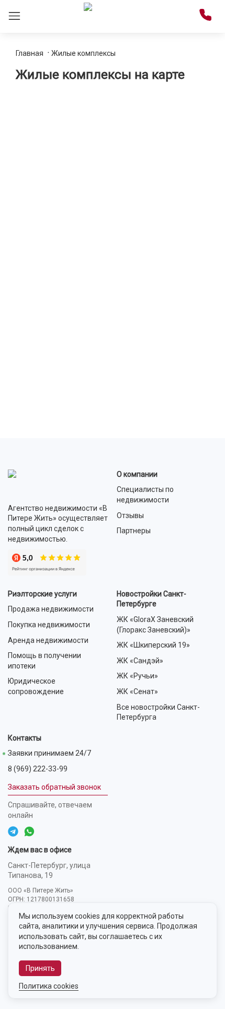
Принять (40, 968)
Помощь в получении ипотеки (44, 660)
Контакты (24, 738)
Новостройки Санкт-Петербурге (151, 599)
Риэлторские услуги (42, 594)
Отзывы (130, 515)
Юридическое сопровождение (36, 686)
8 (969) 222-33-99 (38, 769)
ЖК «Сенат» (137, 691)
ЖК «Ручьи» (137, 676)
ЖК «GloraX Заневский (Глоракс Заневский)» (155, 624)
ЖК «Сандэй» (140, 660)
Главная (29, 53)
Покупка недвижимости (49, 624)
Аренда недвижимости (48, 640)
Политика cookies (48, 986)
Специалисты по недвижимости (145, 494)
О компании (137, 474)
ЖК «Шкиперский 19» (153, 645)
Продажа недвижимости (51, 609)
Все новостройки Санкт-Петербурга (158, 712)
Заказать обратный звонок (54, 787)
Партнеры (134, 530)
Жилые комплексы (83, 53)
